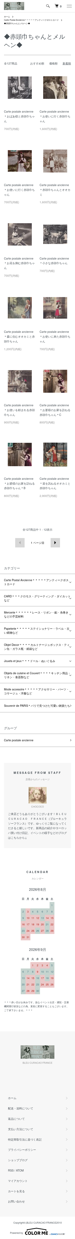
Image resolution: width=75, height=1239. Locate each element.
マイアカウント (18, 1181)
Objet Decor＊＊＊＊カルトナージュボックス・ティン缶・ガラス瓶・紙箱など (37, 647)
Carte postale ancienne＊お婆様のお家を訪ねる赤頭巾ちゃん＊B (19, 483)
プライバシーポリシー (22, 1150)
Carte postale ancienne (18, 740)
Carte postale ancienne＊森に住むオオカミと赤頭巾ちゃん (19, 336)
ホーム (7, 16)
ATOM (20, 1170)
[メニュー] (69, 6)
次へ (55, 542)
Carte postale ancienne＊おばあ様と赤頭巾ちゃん (19, 116)
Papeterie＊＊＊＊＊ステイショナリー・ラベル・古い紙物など (36, 630)
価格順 (53, 63)
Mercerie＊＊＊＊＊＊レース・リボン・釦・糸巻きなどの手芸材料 (36, 614)
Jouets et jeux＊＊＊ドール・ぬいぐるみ (29, 661)
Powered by (16, 1232)
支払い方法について (20, 1129)
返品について (16, 1119)
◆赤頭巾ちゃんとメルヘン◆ (17, 23)
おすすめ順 (37, 63)
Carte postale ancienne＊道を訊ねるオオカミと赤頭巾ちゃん (55, 483)
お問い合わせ (16, 1201)
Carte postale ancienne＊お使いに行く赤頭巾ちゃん (55, 116)
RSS (11, 1170)
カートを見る (16, 1191)
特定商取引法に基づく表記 (25, 1139)
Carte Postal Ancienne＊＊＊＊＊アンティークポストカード (31, 20)
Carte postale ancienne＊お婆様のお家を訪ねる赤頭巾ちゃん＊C (55, 410)
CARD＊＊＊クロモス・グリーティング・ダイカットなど (37, 598)
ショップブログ (18, 1160)
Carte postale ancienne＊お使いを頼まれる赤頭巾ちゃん (19, 410)
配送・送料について (20, 1108)
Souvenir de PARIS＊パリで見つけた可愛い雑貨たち (37, 706)
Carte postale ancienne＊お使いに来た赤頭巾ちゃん (55, 336)
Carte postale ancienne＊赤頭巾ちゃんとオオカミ (55, 189)
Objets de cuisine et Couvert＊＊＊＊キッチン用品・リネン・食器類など (37, 675)
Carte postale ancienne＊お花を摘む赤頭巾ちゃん (19, 263)
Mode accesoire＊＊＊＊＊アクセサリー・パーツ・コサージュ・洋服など (36, 691)
